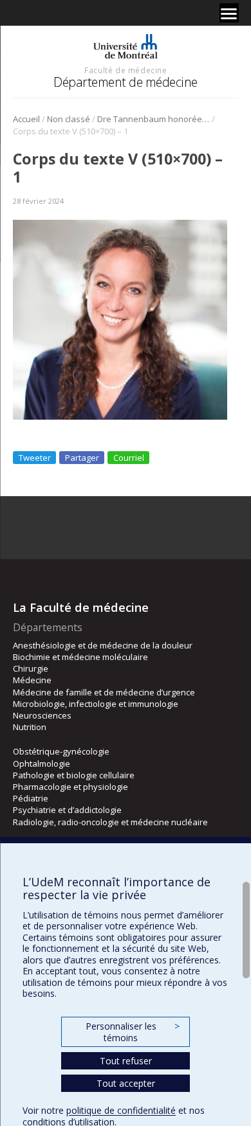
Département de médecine (125, 82)
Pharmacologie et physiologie (70, 786)
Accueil (26, 119)
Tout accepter (126, 1083)
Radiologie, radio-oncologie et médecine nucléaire (110, 822)
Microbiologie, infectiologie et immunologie (95, 704)
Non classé (68, 119)
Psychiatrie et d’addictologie (67, 810)
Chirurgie (30, 668)
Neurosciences (42, 715)
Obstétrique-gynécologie (61, 751)
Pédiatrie (30, 798)
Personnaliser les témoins (133, 1032)
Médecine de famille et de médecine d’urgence (104, 692)
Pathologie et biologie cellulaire (74, 775)
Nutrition (29, 727)
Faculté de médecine (125, 70)
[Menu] (229, 12)
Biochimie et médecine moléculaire (80, 657)
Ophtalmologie (41, 763)
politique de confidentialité (121, 1110)
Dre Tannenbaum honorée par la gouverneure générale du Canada (153, 119)
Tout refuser (126, 1061)
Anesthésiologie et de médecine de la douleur (102, 645)
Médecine (32, 680)
